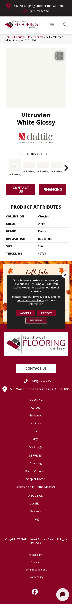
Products (38, 37)
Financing (52, 189)
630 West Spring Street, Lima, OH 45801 (40, 6)
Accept (25, 313)
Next (66, 166)
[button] (36, 368)
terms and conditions (30, 300)
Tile (28, 37)
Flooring (19, 37)
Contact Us (21, 189)
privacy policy (41, 296)
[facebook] (35, 591)
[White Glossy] (15, 165)
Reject (46, 313)
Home (8, 37)
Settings (36, 320)
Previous (6, 166)
